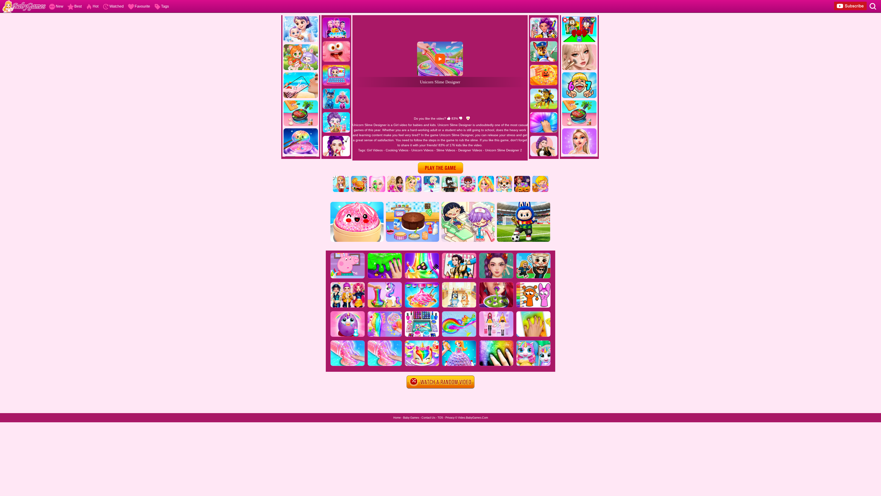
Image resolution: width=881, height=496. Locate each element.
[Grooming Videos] (504, 177)
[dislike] (461, 118)
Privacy (449, 417)
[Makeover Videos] (377, 177)
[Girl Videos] (341, 177)
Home (397, 417)
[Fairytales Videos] (413, 177)
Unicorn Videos (422, 150)
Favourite (142, 6)
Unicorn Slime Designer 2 (503, 150)
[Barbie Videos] (395, 177)
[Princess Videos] (486, 177)
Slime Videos (445, 150)
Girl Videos (375, 150)
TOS (440, 417)
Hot (95, 6)
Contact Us (428, 417)
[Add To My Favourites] (468, 118)
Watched (116, 6)
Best (78, 6)
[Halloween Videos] (522, 177)
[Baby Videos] (540, 177)
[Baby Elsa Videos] (431, 177)
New (59, 6)
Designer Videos (470, 150)
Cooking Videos (397, 150)
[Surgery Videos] (449, 177)
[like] (449, 118)
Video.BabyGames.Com (473, 417)
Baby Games (411, 417)
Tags (165, 6)
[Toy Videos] (468, 177)
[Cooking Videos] (359, 177)
